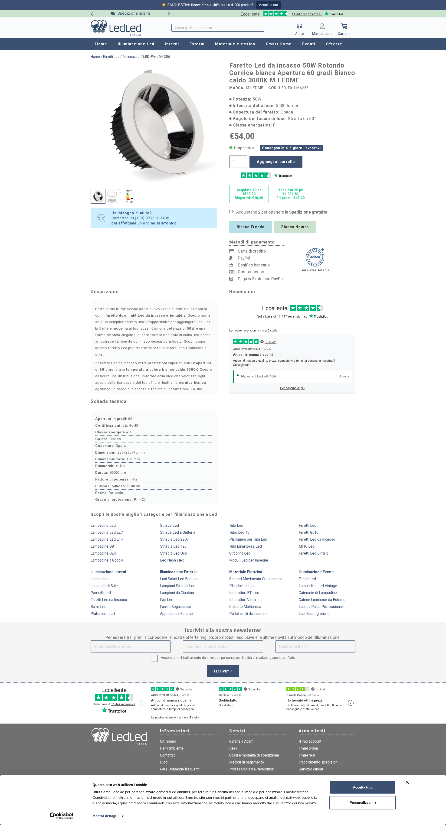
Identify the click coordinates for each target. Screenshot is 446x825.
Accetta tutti (363, 787)
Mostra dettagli (104, 816)
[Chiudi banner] (407, 782)
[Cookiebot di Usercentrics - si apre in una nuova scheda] (61, 815)
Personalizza (360, 802)
